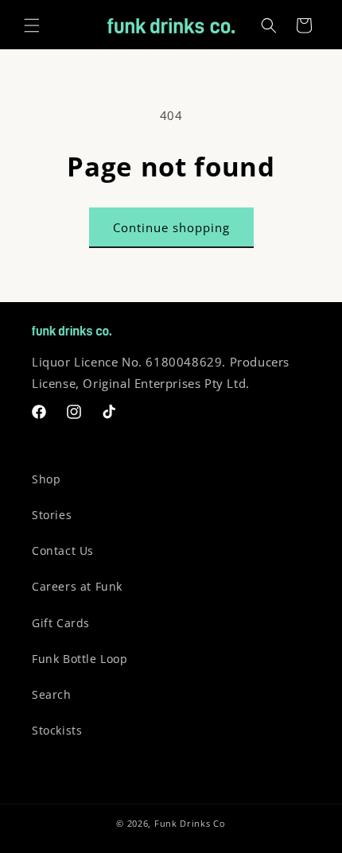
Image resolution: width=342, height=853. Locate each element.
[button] (31, 25)
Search (52, 694)
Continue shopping (171, 227)
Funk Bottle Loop (80, 658)
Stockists (57, 730)
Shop (46, 479)
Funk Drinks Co (190, 823)
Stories (52, 514)
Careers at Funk (77, 586)
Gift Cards (61, 622)
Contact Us (63, 550)
